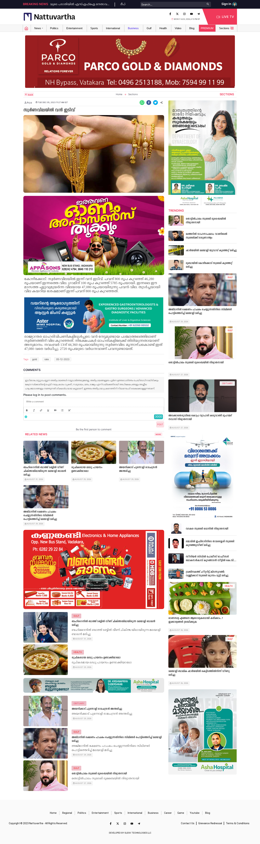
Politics (82, 812)
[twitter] (155, 102)
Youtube (195, 812)
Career (168, 812)
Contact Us (187, 823)
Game (180, 812)
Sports (118, 812)
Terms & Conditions (237, 823)
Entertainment (100, 812)
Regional (67, 812)
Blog (207, 812)
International (135, 812)
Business (153, 812)
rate (46, 359)
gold (34, 359)
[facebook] (148, 102)
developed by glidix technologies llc (130, 833)
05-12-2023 (62, 359)
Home (53, 812)
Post (160, 424)
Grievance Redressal (210, 823)
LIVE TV (228, 17)
